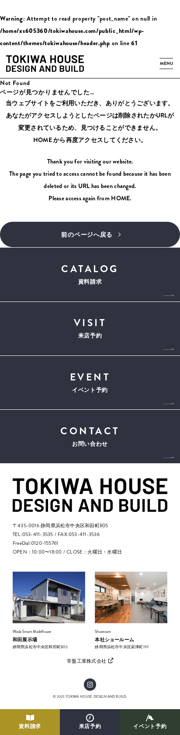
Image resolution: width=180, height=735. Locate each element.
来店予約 (90, 726)
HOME (42, 139)
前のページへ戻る (87, 234)
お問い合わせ (90, 436)
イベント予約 (149, 726)
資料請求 (30, 726)
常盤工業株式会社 (86, 660)
